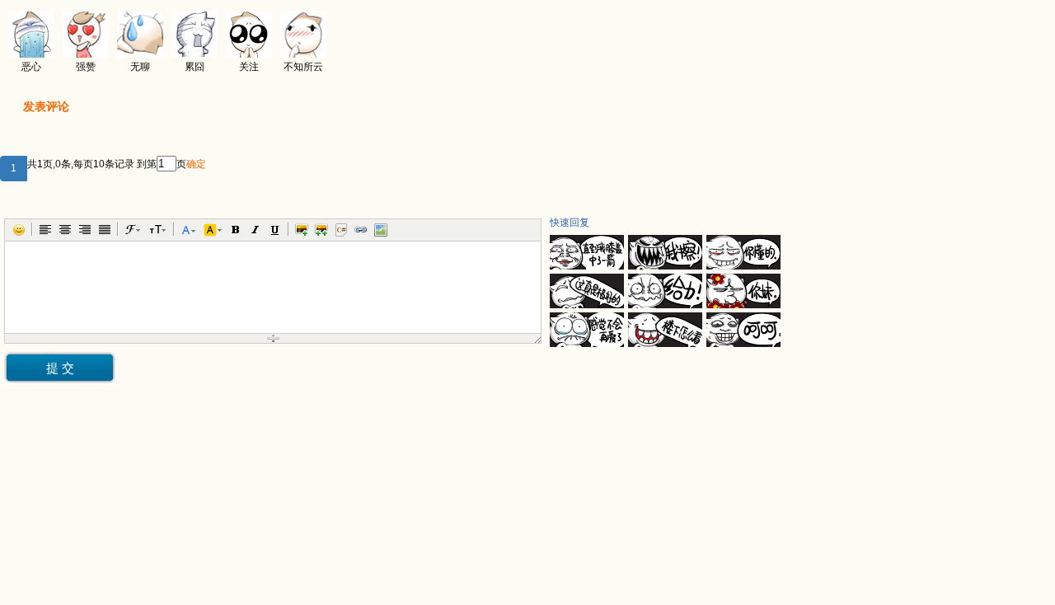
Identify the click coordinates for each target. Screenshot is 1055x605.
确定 (196, 164)
